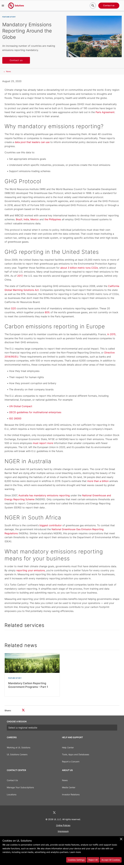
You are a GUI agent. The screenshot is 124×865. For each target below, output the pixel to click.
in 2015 (111, 334)
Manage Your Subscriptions (20, 787)
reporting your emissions (30, 570)
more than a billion (98, 481)
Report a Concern (70, 761)
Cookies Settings (76, 859)
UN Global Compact (20, 406)
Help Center (68, 747)
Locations (11, 794)
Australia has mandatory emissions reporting (44, 495)
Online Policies (63, 825)
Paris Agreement (105, 112)
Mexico (34, 219)
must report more (43, 443)
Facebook (62, 812)
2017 (19, 275)
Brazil (19, 219)
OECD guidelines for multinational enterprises (35, 412)
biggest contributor (50, 525)
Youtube (78, 812)
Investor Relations (71, 794)
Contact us (108, 6)
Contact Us (12, 780)
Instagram (70, 812)
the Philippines (52, 219)
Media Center (68, 787)
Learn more (75, 852)
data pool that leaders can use (32, 142)
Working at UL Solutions (18, 747)
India (26, 219)
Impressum (63, 831)
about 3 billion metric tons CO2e (79, 267)
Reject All (93, 859)
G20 (13, 308)
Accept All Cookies (110, 859)
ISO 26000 (15, 418)
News (8, 71)
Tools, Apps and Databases (75, 754)
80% (47, 312)
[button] (3, 5)
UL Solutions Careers (17, 754)
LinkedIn (46, 812)
